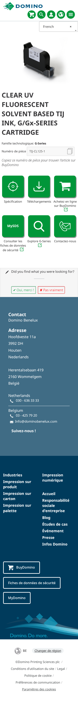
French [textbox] (57, 26)
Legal (61, 669)
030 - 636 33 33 (27, 400)
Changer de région (48, 650)
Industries (12, 474)
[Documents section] (39, 186)
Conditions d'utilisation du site (32, 669)
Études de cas (55, 524)
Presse (48, 537)
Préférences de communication (38, 682)
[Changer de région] (61, 14)
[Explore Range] (39, 226)
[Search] (41, 14)
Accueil (48, 493)
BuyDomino (25, 567)
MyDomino (17, 598)
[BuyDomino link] (65, 186)
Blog (46, 517)
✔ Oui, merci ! (23, 290)
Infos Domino (54, 544)
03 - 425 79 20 (26, 415)
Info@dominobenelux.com (36, 421)
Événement (53, 530)
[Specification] (13, 186)
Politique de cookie (38, 675)
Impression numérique (52, 477)
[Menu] (71, 14)
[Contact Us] (65, 226)
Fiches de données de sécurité (32, 583)
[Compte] (51, 14)
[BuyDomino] (31, 14)
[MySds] (13, 226)
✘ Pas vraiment (51, 290)
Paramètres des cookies (39, 689)
